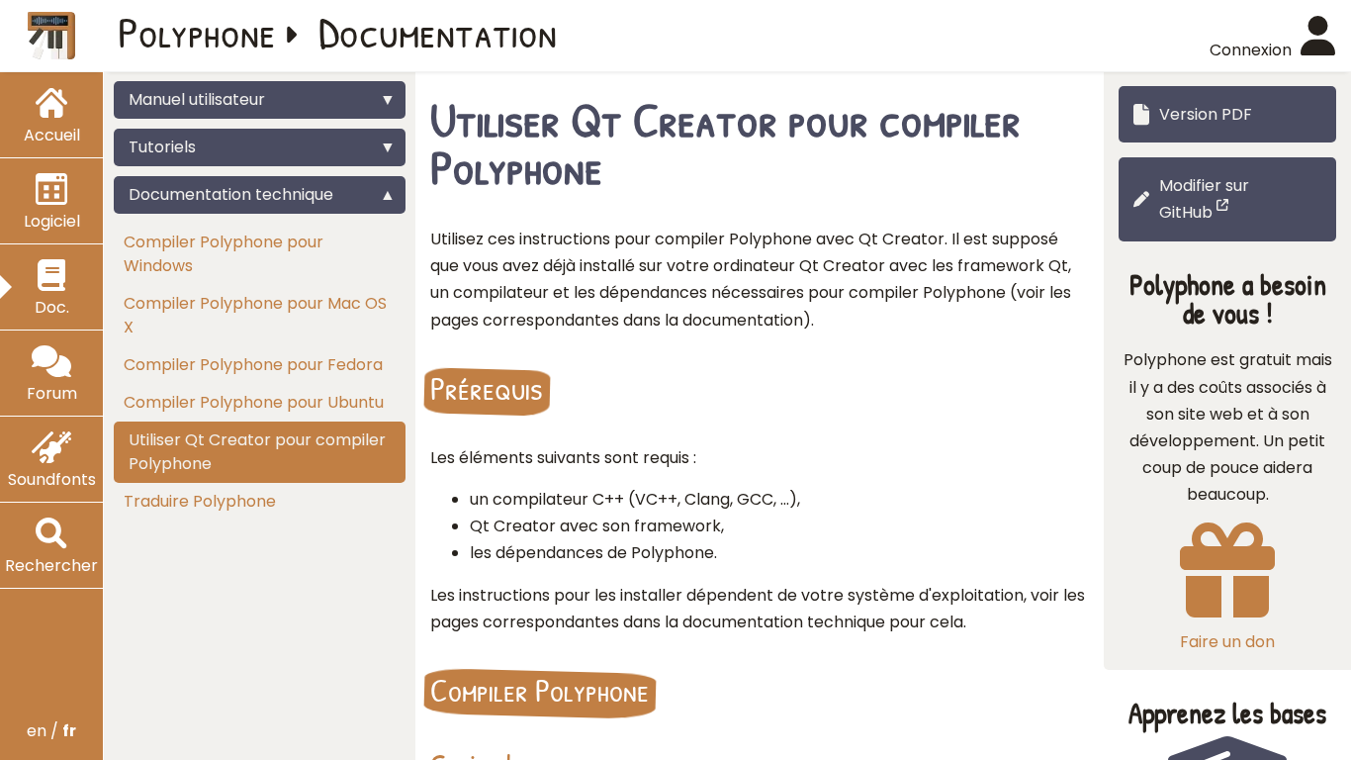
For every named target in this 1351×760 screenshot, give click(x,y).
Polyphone (197, 31)
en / (51, 730)
